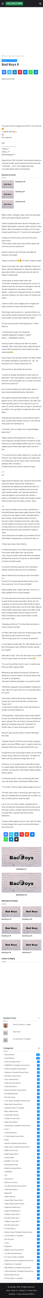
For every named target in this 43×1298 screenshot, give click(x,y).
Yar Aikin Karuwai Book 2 (13, 1253)
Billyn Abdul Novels (11, 1111)
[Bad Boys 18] (11, 945)
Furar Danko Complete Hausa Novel (17, 1101)
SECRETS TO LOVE (11, 1161)
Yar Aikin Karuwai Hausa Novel (15, 1186)
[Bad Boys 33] (31, 928)
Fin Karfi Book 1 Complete (14, 1278)
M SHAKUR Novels (11, 1094)
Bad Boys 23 (6, 919)
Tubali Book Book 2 (11, 1189)
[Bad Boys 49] (8, 184)
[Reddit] (27, 834)
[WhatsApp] (30, 72)
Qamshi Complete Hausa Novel (16, 1143)
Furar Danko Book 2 (12, 1079)
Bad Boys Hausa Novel (16, 56)
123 (6, 1175)
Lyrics (7, 1243)
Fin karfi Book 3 (10, 1228)
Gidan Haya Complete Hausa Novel (17, 1147)
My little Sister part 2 (12, 1218)
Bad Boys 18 (6, 952)
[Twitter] (9, 72)
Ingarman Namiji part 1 (13, 1211)
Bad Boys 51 (20, 192)
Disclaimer (12, 1294)
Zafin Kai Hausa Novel (12, 1062)
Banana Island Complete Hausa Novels (18, 1232)
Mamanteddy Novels (12, 1275)
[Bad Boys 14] (11, 928)
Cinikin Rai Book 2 (11, 1086)
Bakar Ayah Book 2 (11, 1122)
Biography (8, 1246)
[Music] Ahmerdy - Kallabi (22, 1024)
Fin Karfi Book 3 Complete (22, 1039)
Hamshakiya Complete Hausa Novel (17, 1125)
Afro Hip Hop (9, 1239)
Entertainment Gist (11, 1165)
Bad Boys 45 (27, 919)
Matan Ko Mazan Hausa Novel (15, 1090)
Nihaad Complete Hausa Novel (15, 1069)
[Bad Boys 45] (31, 911)
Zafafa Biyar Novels (12, 1115)
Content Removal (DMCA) (25, 1294)
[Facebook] (4, 72)
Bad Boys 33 (27, 936)
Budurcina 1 (17, 1032)
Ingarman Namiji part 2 (13, 1207)
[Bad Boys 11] (31, 945)
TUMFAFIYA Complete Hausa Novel (17, 1065)
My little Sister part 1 (12, 1225)
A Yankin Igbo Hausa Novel (14, 1136)
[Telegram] (36, 72)
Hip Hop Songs (10, 1097)
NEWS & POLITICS (11, 1150)
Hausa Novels (9, 1054)
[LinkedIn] (14, 72)
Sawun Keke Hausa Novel (14, 1200)
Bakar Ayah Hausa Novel (13, 1104)
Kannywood (9, 1179)
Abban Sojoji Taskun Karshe (14, 1204)
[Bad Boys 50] (8, 204)
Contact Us (23, 1290)
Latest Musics (10, 1058)
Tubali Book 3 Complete (13, 1264)
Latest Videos (9, 1157)
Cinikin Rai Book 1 (11, 1133)
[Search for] (40, 4)
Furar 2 (7, 1129)
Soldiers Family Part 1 (12, 1221)
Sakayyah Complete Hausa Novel (16, 1072)
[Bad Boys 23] (11, 911)
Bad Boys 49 (20, 182)
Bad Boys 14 (6, 936)
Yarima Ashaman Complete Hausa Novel (19, 1271)
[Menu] (3, 4)
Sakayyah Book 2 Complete (14, 1108)
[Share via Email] (16, 839)
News (7, 1140)
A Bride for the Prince (12, 1118)
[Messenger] (25, 72)
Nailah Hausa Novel (12, 1154)
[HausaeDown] (14, 4)
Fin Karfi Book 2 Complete (14, 1236)
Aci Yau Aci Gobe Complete (14, 1257)
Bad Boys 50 (20, 202)
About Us (14, 1290)
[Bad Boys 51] (8, 194)
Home (5, 56)
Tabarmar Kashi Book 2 (13, 1083)
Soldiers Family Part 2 (12, 1214)
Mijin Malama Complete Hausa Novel (18, 1267)
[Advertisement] (21, 31)
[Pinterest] (20, 72)
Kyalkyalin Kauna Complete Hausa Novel (19, 1260)
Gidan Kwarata (10, 1196)
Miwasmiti (8, 1193)
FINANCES (8, 1172)
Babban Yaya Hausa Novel (14, 1250)
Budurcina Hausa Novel (13, 1168)
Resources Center (11, 1182)
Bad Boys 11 (26, 952)
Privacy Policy (32, 1290)
